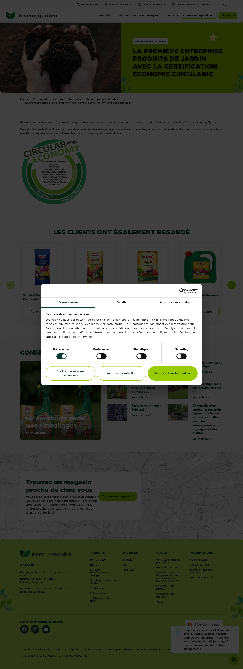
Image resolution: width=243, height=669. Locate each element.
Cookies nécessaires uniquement (70, 373)
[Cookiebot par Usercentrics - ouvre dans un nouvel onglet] (182, 291)
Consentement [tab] (68, 302)
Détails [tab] (121, 302)
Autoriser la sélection (121, 373)
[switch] (101, 356)
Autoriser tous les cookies (173, 373)
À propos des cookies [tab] (175, 302)
